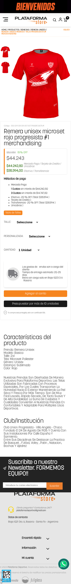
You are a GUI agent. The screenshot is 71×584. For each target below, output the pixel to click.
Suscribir (54, 486)
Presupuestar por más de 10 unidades (35, 303)
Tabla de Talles (13, 212)
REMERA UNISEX (38, 30)
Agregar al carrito (35, 293)
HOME (4, 30)
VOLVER (66, 30)
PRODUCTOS (13, 30)
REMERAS (25, 30)
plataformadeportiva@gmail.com (31, 510)
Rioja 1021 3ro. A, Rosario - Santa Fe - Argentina (33, 522)
